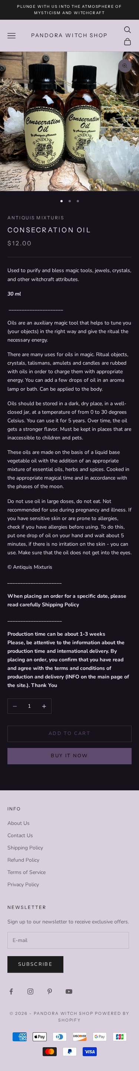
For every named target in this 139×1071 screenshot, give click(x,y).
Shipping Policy (25, 847)
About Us (18, 823)
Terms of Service (26, 872)
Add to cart (69, 733)
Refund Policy (23, 860)
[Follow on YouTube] (69, 991)
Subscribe (35, 964)
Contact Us (20, 835)
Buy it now (69, 755)
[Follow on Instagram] (30, 991)
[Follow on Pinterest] (49, 991)
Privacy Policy (23, 884)
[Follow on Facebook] (11, 991)
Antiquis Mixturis (35, 217)
